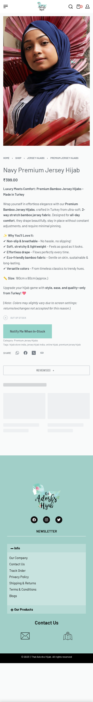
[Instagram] (46, 519)
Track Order (17, 570)
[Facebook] (34, 519)
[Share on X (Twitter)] (34, 353)
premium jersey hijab (70, 344)
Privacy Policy (19, 577)
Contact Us (17, 564)
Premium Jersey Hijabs (64, 158)
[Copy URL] (42, 353)
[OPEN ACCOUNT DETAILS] (87, 6)
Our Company (18, 558)
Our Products (23, 609)
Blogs (13, 596)
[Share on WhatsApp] (17, 353)
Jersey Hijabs (36, 158)
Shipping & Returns (22, 583)
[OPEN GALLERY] (46, 81)
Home (6, 158)
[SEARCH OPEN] (70, 6)
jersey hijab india (36, 344)
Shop (18, 158)
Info (17, 548)
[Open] (5, 6)
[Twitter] (58, 519)
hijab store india (18, 344)
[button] (46, 370)
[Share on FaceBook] (25, 353)
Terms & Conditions (22, 589)
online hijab (52, 344)
